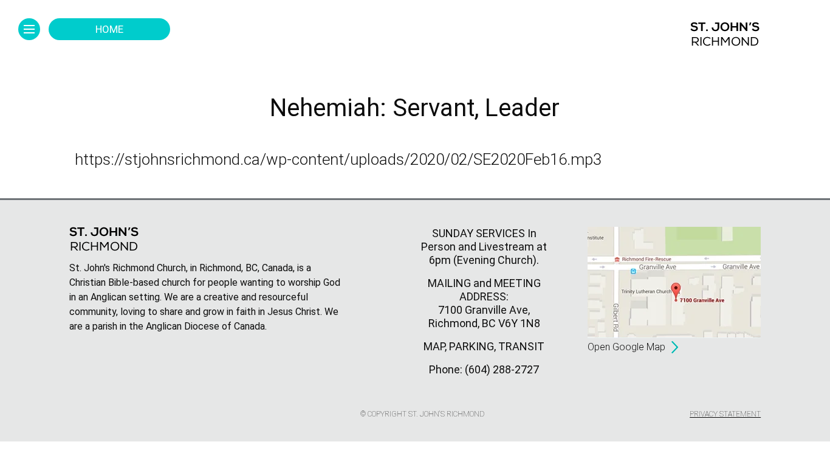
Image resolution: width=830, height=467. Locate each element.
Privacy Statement (725, 414)
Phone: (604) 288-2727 (484, 369)
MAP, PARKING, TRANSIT (484, 346)
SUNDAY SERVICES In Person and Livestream (479, 240)
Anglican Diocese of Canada (205, 326)
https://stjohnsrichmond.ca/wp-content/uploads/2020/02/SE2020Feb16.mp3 (338, 159)
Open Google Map (626, 347)
